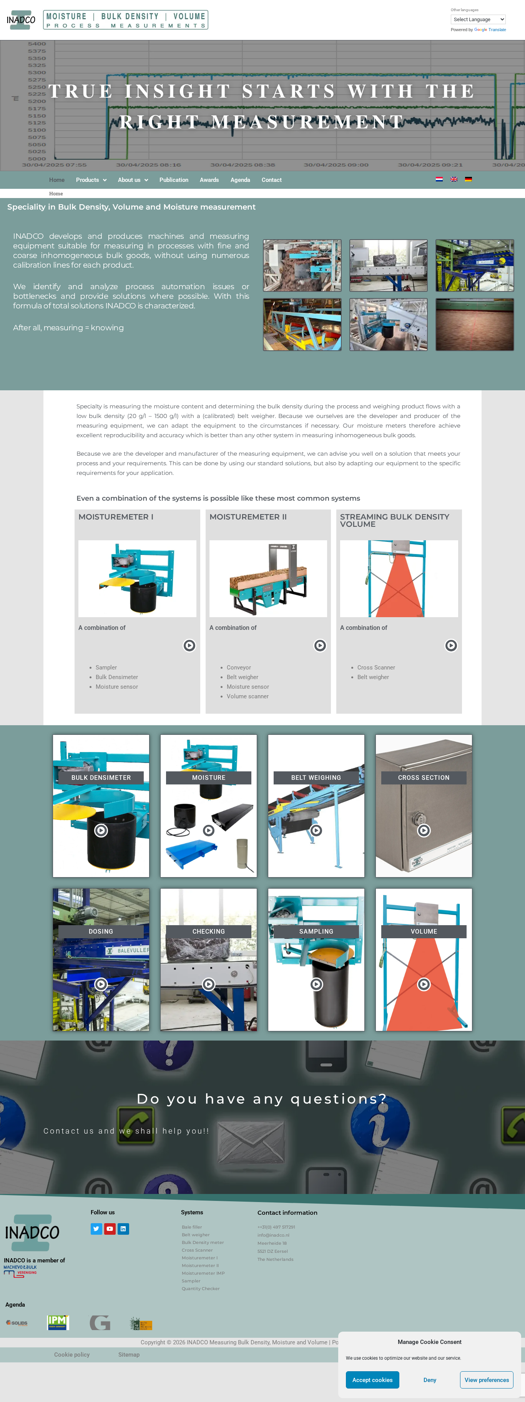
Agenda (240, 179)
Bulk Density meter (203, 1242)
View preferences (487, 1380)
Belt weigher (196, 1234)
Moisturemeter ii (248, 516)
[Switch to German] (468, 179)
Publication (173, 179)
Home (57, 179)
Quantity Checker (201, 1288)
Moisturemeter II (200, 1265)
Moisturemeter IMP (203, 1273)
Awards (209, 179)
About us (129, 179)
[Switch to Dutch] (439, 179)
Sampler (191, 1281)
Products (87, 179)
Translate (497, 29)
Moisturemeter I (200, 1257)
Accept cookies (372, 1380)
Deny (430, 1380)
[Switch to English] (454, 179)
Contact (272, 179)
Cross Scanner (197, 1250)
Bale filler (192, 1227)
